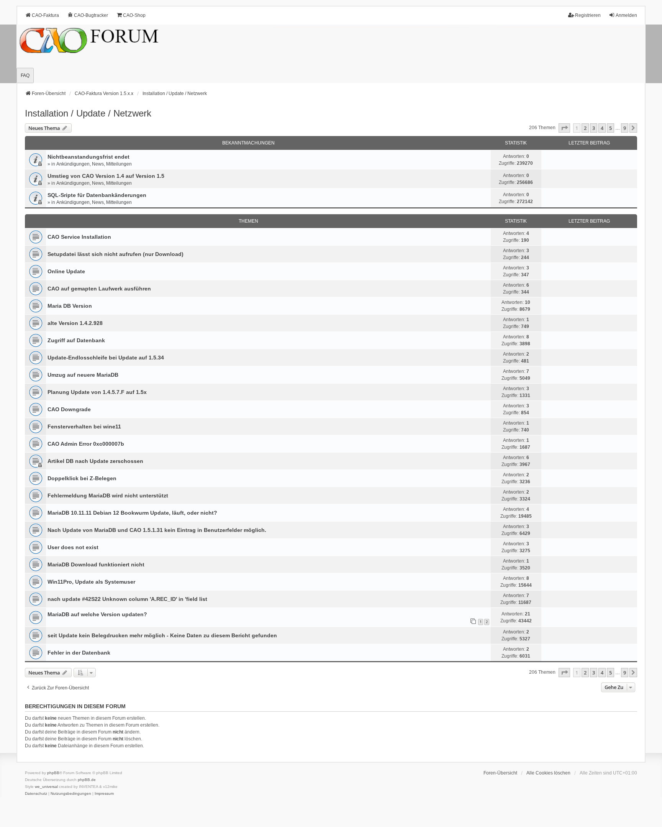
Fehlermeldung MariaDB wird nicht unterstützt (108, 495)
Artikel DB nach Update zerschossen (95, 461)
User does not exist (73, 547)
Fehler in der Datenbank (79, 653)
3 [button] (593, 128)
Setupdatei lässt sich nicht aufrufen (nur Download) (116, 254)
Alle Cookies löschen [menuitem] (548, 773)
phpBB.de (87, 780)
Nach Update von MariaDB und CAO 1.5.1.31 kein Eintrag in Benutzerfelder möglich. (157, 530)
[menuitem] (36, 793)
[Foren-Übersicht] (331, 54)
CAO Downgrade (69, 409)
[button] (564, 128)
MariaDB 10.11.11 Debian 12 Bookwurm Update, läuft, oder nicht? (132, 513)
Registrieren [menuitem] (588, 15)
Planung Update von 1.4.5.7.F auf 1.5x (97, 392)
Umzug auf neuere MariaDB (83, 375)
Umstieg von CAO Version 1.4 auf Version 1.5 (106, 176)
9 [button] (624, 128)
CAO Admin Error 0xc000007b (86, 444)
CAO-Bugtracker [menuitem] (91, 15)
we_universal (46, 786)
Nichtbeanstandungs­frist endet (88, 157)
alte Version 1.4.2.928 (75, 323)
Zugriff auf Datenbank (76, 340)
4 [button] (602, 128)
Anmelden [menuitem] (626, 15)
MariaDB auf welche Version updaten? (97, 614)
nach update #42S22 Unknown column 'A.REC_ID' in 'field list (127, 599)
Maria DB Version (70, 306)
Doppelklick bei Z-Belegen (82, 478)
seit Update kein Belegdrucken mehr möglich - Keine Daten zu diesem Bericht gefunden (162, 635)
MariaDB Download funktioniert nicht (96, 564)
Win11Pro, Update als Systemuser (91, 582)
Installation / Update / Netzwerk (88, 113)
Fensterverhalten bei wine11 (84, 426)
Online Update (66, 271)
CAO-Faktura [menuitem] (45, 15)
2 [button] (585, 128)
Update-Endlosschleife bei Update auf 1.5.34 (106, 357)
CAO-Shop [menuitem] (134, 15)
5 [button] (610, 128)
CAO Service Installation (79, 237)
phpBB (53, 773)
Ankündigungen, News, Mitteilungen (94, 164)
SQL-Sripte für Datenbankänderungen (97, 195)
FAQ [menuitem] (25, 75)
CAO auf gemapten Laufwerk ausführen (99, 289)
